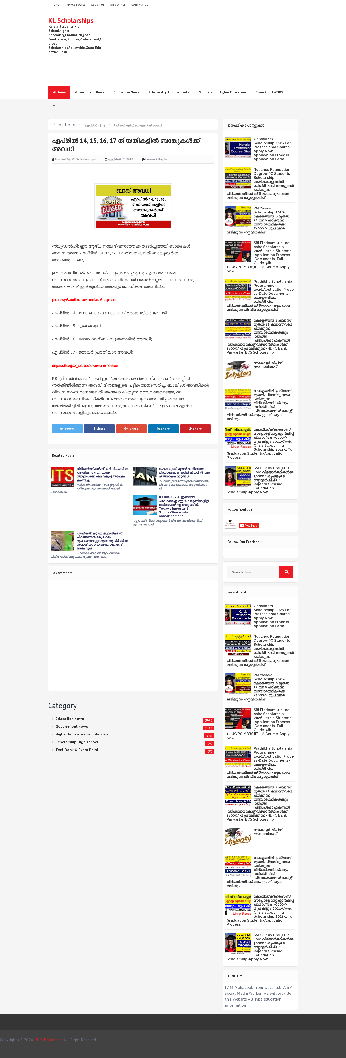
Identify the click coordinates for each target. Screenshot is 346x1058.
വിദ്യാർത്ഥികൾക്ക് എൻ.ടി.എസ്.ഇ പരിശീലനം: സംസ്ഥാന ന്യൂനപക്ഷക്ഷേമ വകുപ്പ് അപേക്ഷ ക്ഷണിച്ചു (102, 474)
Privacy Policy (75, 4)
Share (100, 428)
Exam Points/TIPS (269, 92)
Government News (89, 92)
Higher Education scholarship (81, 734)
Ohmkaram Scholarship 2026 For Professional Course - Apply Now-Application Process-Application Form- (273, 149)
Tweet (69, 428)
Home (61, 92)
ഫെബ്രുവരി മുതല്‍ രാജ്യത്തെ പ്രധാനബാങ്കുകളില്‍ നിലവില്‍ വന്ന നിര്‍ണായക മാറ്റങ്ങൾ (184, 472)
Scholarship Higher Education (222, 92)
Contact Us (139, 4)
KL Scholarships (70, 20)
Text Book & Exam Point (76, 750)
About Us (98, 4)
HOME (55, 4)
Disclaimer (118, 4)
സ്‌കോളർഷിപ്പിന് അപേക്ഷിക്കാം (268, 365)
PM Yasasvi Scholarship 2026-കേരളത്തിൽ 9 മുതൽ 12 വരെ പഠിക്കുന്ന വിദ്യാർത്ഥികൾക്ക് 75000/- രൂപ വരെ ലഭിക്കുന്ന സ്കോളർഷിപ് (258, 220)
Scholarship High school (168, 92)
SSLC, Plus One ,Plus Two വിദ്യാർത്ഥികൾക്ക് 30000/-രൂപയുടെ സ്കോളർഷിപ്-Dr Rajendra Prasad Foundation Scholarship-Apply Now (260, 480)
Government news (71, 726)
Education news (69, 719)
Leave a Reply (156, 159)
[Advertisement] (212, 48)
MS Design (223, 1052)
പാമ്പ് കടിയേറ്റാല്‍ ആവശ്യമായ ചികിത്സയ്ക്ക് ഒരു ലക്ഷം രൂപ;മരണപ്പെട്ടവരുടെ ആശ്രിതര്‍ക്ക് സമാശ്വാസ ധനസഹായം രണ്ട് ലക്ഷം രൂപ (102, 540)
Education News (126, 92)
